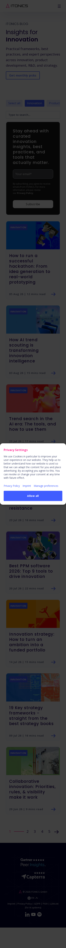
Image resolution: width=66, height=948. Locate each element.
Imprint (27, 486)
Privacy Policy (12, 486)
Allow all (33, 496)
